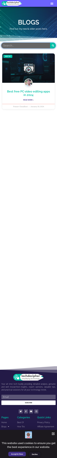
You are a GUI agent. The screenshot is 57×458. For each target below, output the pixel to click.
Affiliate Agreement (45, 426)
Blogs (4, 426)
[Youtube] (31, 411)
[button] (52, 3)
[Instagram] (36, 411)
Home (4, 422)
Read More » (28, 100)
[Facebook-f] (26, 411)
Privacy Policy (43, 422)
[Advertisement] (28, 239)
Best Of (20, 422)
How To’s (21, 426)
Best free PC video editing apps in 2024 (28, 93)
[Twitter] (21, 411)
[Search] (53, 45)
